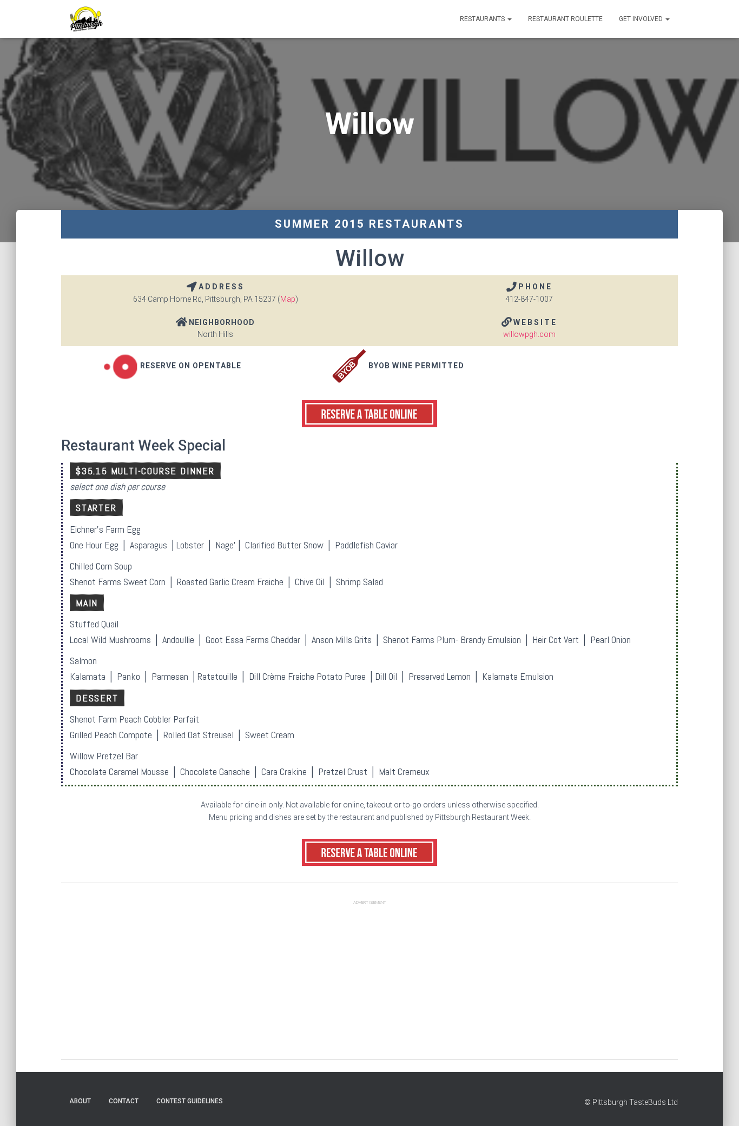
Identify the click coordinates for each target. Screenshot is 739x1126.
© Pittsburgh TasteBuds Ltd (631, 1102)
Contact (123, 1101)
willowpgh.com (529, 334)
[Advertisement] (369, 983)
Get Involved (641, 19)
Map (287, 299)
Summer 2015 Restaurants (369, 223)
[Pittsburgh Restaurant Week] (85, 18)
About (80, 1101)
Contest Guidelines (189, 1101)
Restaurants (483, 19)
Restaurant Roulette (565, 19)
